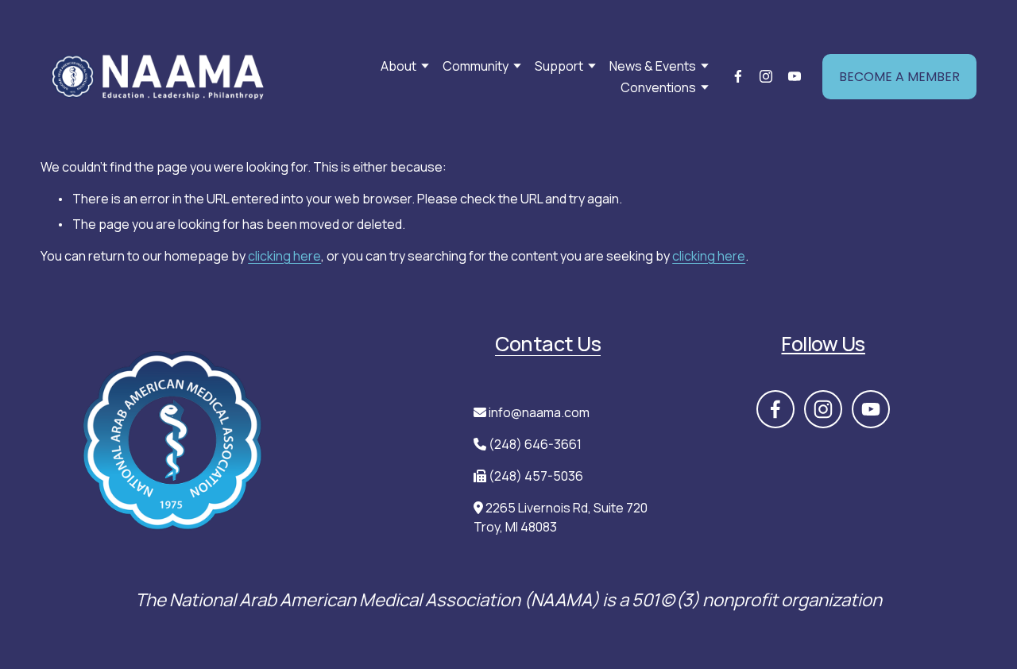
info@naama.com (539, 412)
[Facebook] (738, 76)
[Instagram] (766, 76)
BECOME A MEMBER (899, 77)
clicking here (284, 256)
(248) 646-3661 (535, 444)
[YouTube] (794, 76)
